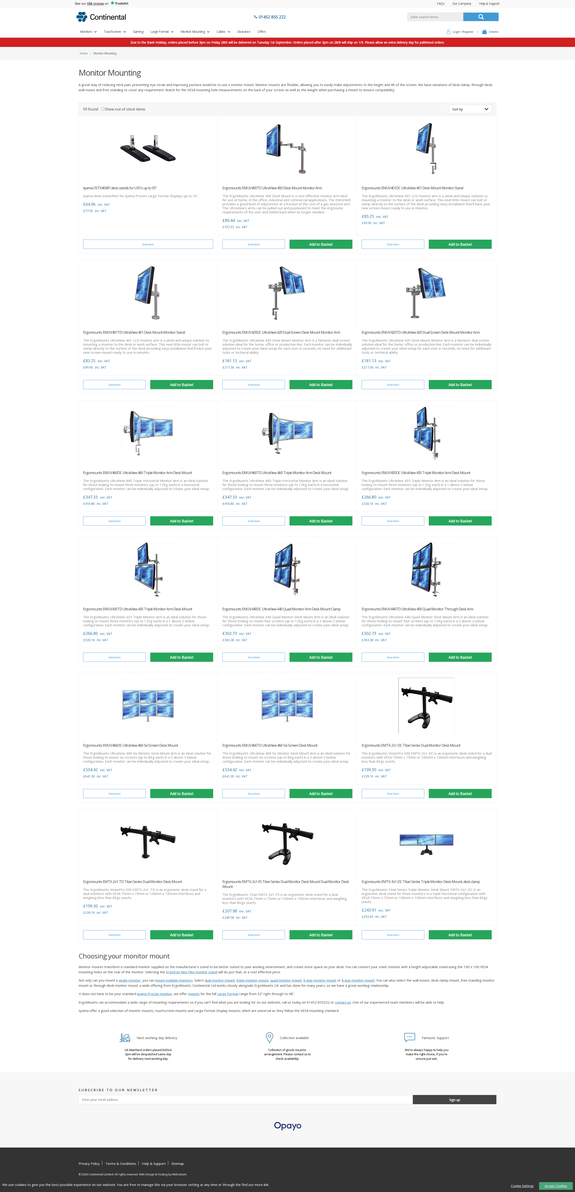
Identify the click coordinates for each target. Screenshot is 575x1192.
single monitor (130, 980)
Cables (221, 31)
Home (84, 53)
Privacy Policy (89, 1163)
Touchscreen (112, 31)
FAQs (440, 3)
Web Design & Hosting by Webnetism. (163, 1174)
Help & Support (489, 3)
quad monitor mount (286, 980)
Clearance (243, 31)
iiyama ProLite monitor (154, 993)
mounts (194, 993)
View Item (148, 244)
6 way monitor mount (319, 980)
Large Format (159, 31)
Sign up (454, 1099)
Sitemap (177, 1163)
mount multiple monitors (174, 980)
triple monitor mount (252, 980)
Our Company (461, 3)
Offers (261, 31)
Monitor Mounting (193, 31)
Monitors (86, 31)
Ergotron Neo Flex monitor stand (191, 972)
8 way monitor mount (358, 980)
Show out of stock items (125, 109)
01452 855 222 (272, 17)
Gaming (138, 31)
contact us (343, 1002)
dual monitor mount (220, 980)
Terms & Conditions (120, 1163)
